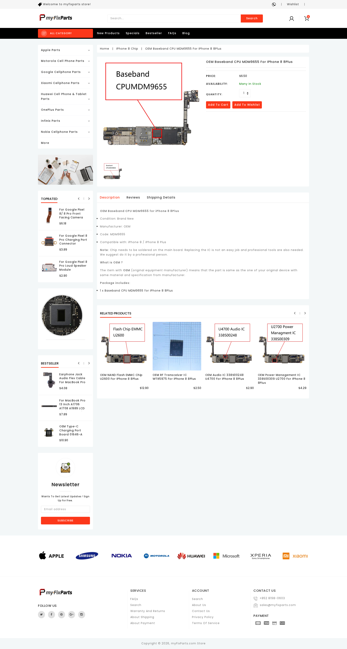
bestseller (154, 33)
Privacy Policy (203, 617)
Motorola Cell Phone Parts (62, 61)
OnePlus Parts (52, 110)
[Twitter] (41, 614)
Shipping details (161, 197)
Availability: (217, 84)
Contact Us (201, 611)
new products (108, 33)
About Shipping (142, 617)
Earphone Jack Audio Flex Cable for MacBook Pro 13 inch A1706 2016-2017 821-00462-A (72, 384)
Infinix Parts (50, 121)
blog (186, 33)
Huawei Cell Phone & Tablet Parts (64, 96)
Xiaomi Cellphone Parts (60, 83)
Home (104, 49)
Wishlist (293, 4)
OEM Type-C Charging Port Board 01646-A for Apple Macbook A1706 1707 (71, 436)
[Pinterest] (61, 614)
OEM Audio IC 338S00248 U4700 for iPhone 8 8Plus (224, 377)
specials (133, 33)
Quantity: (214, 94)
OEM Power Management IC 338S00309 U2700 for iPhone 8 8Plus (281, 379)
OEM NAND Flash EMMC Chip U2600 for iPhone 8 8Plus (121, 377)
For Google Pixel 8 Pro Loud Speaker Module (73, 266)
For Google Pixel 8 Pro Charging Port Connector (73, 240)
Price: (211, 76)
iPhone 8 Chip (127, 49)
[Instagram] (81, 614)
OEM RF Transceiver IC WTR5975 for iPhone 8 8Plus (174, 377)
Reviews (133, 197)
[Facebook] (51, 614)
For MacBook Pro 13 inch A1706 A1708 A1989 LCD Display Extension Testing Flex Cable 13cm (73, 410)
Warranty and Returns (147, 611)
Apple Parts (50, 50)
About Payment (142, 623)
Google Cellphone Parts (61, 72)
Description (110, 197)
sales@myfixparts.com (278, 605)
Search (252, 18)
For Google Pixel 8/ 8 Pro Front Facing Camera (71, 213)
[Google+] (71, 614)
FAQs (172, 33)
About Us (199, 605)
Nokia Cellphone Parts (59, 132)
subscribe (65, 520)
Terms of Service (206, 623)
